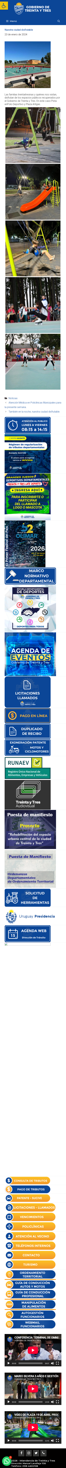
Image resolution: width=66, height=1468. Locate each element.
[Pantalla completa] (57, 1363)
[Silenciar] (52, 1363)
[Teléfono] (43, 1453)
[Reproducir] (8, 1363)
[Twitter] (36, 1453)
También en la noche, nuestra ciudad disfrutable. (34, 411)
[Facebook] (21, 1453)
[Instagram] (29, 1453)
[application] (33, 1350)
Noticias (13, 398)
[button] (4, 6)
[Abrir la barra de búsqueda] (58, 21)
